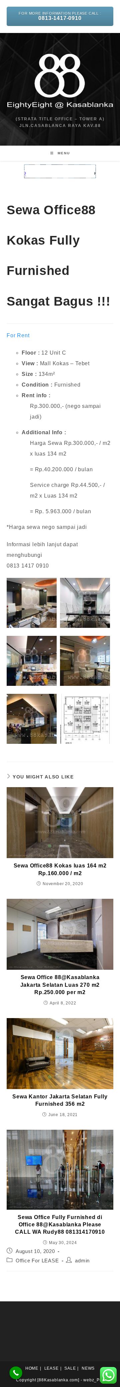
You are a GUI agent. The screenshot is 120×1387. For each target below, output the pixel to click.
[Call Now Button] (15, 1372)
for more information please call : (60, 16)
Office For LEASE (37, 1260)
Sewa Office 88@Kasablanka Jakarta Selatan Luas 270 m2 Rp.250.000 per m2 (60, 984)
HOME (31, 1368)
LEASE (51, 1368)
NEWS (88, 1368)
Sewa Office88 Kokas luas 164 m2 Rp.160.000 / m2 (60, 869)
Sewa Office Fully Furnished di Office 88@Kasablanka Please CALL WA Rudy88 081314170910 (60, 1224)
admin (82, 1260)
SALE (70, 1368)
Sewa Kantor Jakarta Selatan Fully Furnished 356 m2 (59, 1100)
